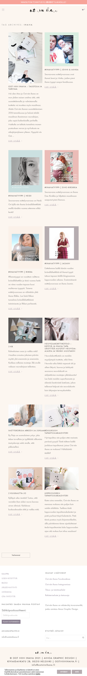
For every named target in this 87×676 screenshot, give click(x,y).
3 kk (10, 346)
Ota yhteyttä (8, 596)
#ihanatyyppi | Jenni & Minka (61, 69)
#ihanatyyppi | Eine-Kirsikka (61, 187)
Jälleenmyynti (9, 587)
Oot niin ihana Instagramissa (57, 584)
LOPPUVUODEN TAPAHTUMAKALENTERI (56, 494)
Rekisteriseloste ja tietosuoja (57, 595)
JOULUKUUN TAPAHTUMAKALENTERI (56, 431)
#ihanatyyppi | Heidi (19, 195)
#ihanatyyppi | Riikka (20, 272)
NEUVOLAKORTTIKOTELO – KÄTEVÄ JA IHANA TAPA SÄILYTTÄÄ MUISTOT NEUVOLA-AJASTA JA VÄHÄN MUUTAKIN (60, 347)
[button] (83, 637)
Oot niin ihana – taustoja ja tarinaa (25, 87)
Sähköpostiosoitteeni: (14, 610)
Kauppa (5, 573)
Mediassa (7, 592)
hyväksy (64, 672)
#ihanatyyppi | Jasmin (57, 263)
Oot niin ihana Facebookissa (57, 578)
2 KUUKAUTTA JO (17, 493)
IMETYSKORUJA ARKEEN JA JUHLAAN (27, 430)
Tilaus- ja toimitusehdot (55, 589)
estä (77, 672)
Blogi (5, 583)
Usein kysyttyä (9, 578)
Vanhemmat (16, 555)
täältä (38, 673)
